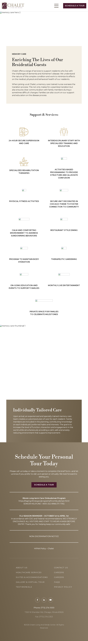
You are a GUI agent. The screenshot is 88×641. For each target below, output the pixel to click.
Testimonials (24, 587)
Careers (59, 572)
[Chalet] (13, 5)
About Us (21, 568)
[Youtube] (50, 600)
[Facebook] (37, 600)
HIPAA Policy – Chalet (44, 548)
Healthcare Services (29, 572)
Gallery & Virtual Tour (30, 582)
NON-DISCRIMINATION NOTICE (44, 536)
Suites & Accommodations (32, 577)
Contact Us (61, 568)
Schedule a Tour (75, 6)
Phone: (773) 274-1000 (44, 608)
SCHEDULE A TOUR (44, 485)
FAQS (57, 582)
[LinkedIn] (44, 600)
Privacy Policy (63, 587)
